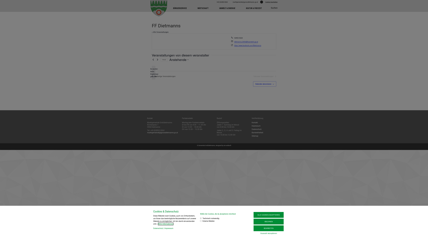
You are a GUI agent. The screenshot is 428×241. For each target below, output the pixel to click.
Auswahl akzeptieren (268, 233)
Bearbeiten (269, 228)
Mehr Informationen (165, 224)
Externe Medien (209, 221)
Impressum (169, 228)
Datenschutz (158, 228)
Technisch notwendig (211, 218)
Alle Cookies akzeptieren (268, 215)
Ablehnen (268, 221)
